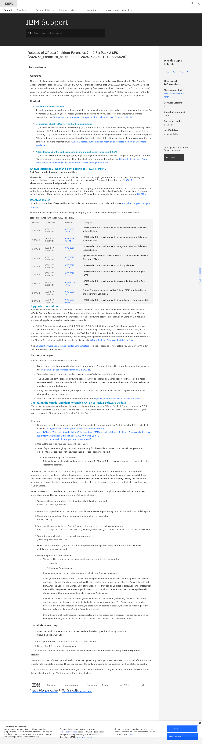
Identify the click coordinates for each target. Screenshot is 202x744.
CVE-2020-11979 (70, 258)
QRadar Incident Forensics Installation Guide (112, 340)
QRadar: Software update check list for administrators (62, 345)
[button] (200, 723)
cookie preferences (68, 732)
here (130, 734)
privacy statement (84, 737)
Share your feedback (200, 275)
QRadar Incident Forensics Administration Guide (65, 369)
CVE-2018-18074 (70, 239)
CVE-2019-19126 (70, 230)
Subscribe (170, 157)
